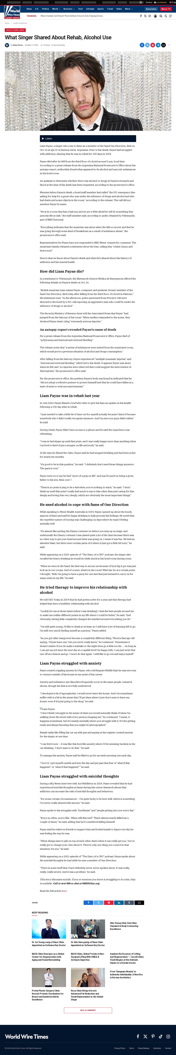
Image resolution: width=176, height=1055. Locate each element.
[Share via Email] (163, 45)
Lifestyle (90, 9)
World (55, 9)
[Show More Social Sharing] (169, 45)
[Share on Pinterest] (152, 45)
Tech (80, 9)
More (127, 9)
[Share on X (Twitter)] (147, 45)
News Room (18, 45)
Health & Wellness (15, 30)
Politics (45, 9)
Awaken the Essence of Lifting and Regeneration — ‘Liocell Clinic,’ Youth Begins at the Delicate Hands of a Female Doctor (127, 958)
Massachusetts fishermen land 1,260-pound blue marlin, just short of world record (75, 16)
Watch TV (165, 9)
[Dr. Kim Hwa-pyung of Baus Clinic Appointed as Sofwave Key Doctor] (88, 929)
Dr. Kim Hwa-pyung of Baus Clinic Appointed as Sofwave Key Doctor (88, 944)
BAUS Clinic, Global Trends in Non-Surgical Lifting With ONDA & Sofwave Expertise (87, 957)
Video (119, 9)
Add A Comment (88, 1010)
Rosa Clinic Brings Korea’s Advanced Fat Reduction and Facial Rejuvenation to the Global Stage (87, 995)
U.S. (37, 9)
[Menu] (170, 16)
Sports (100, 9)
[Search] (161, 16)
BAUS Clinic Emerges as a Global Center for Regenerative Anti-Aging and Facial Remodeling (48, 957)
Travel (110, 9)
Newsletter (151, 9)
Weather (149, 2)
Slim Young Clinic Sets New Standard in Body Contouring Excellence (124, 926)
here (64, 890)
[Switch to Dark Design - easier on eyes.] (166, 16)
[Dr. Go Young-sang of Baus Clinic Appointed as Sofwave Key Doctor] (49, 929)
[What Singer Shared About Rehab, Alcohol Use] (88, 91)
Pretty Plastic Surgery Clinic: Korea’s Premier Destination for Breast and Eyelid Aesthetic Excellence (48, 995)
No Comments (59, 45)
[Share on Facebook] (142, 45)
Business (68, 9)
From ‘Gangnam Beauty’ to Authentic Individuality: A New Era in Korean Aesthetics (126, 974)
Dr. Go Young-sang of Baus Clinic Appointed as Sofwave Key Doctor (49, 944)
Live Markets (162, 2)
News (29, 9)
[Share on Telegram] (158, 45)
